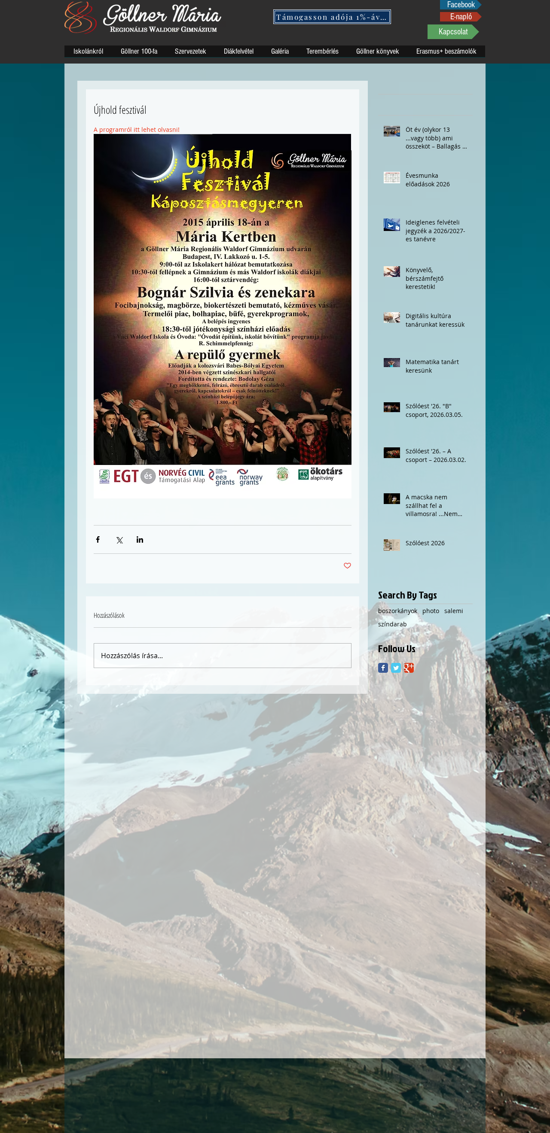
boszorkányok (397, 611)
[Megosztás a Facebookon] (98, 539)
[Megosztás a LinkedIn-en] (140, 539)
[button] (332, 16)
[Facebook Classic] (383, 668)
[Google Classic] (409, 668)
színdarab (392, 624)
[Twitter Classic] (396, 668)
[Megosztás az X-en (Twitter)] (119, 539)
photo (430, 611)
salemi (453, 611)
